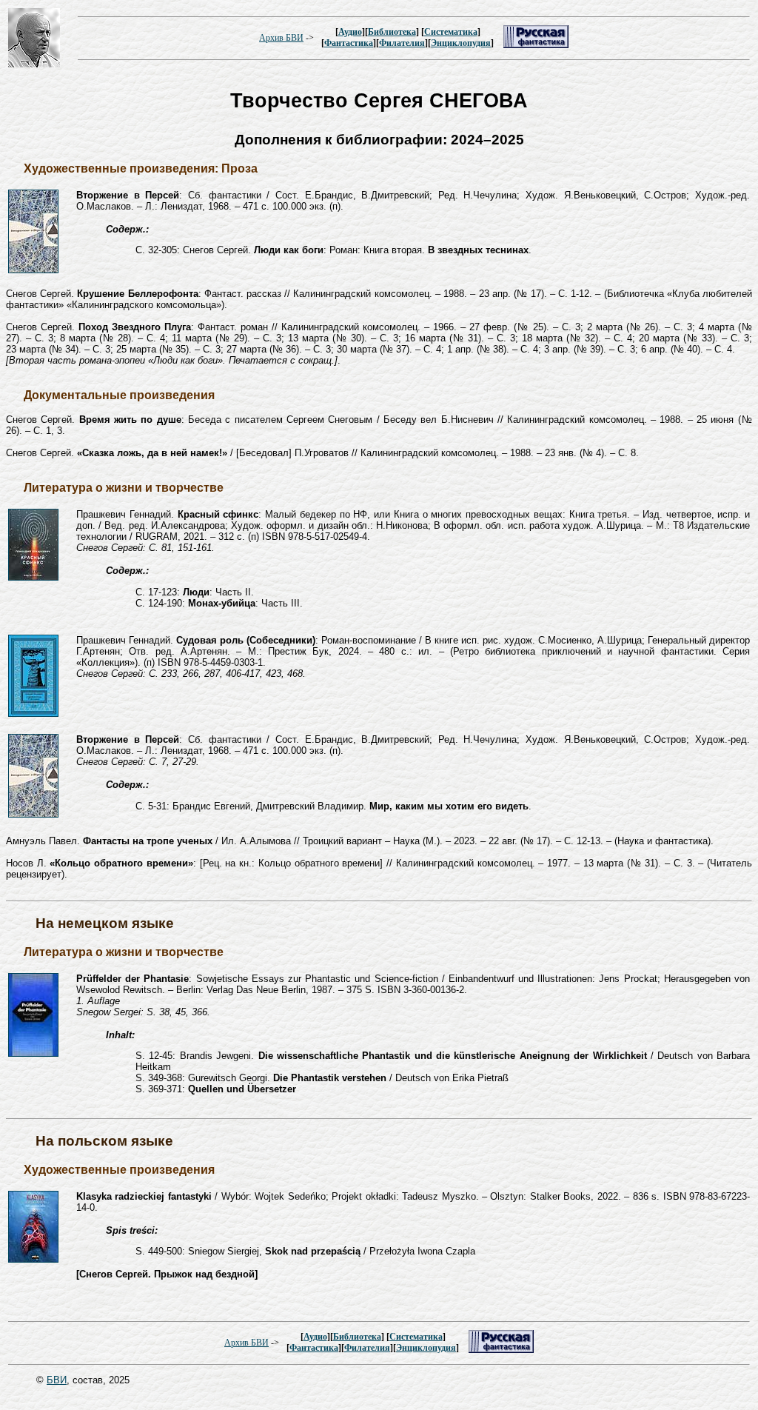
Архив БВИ (281, 38)
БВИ (57, 1380)
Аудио (350, 32)
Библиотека (392, 32)
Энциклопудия (461, 43)
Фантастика (348, 43)
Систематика (450, 32)
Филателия (402, 43)
